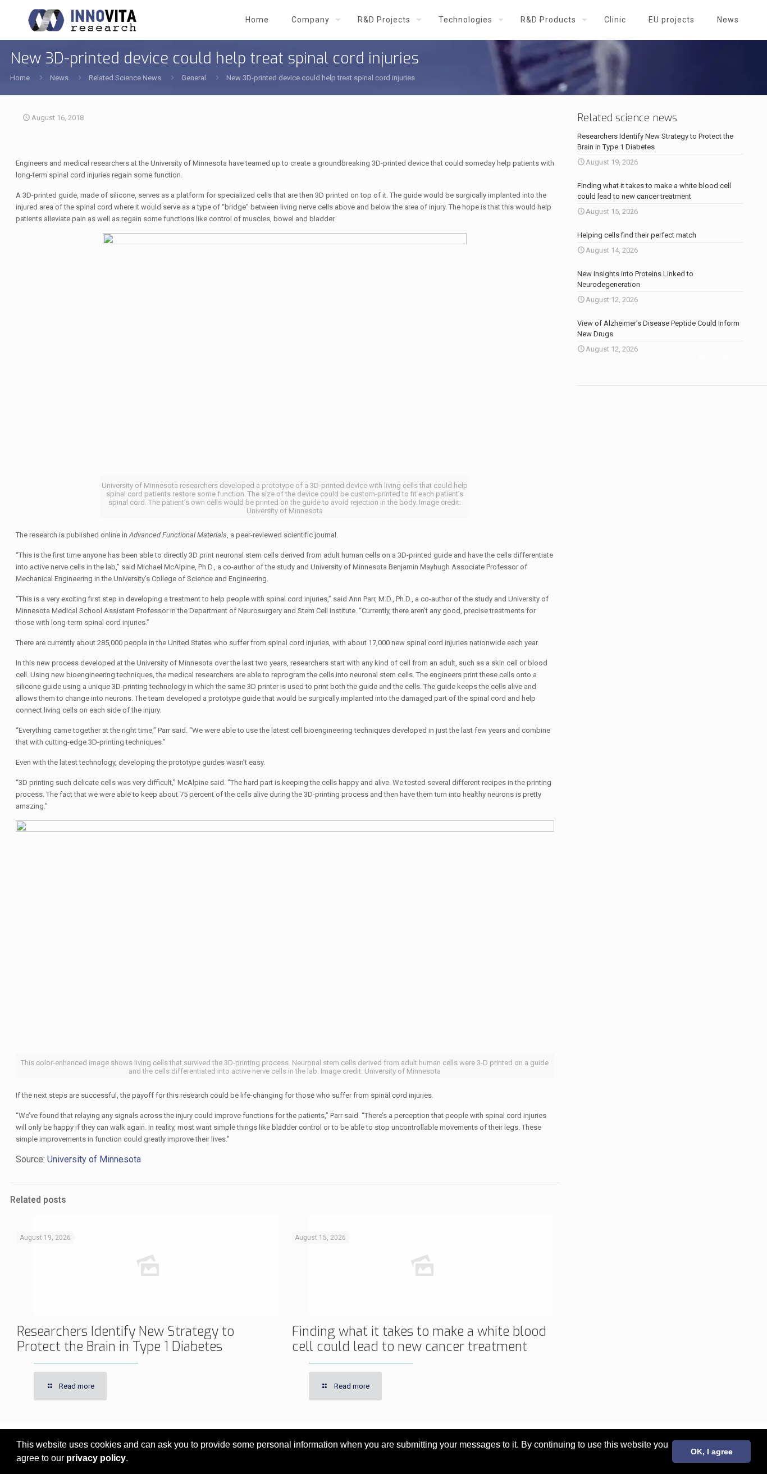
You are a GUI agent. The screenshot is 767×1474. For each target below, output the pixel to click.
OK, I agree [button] (712, 1451)
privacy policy (96, 1458)
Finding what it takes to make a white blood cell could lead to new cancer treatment (419, 1339)
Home (20, 78)
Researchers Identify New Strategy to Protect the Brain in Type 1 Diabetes (125, 1339)
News (59, 78)
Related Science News (125, 78)
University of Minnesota (94, 1159)
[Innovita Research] (82, 19)
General (193, 78)
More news (717, 357)
